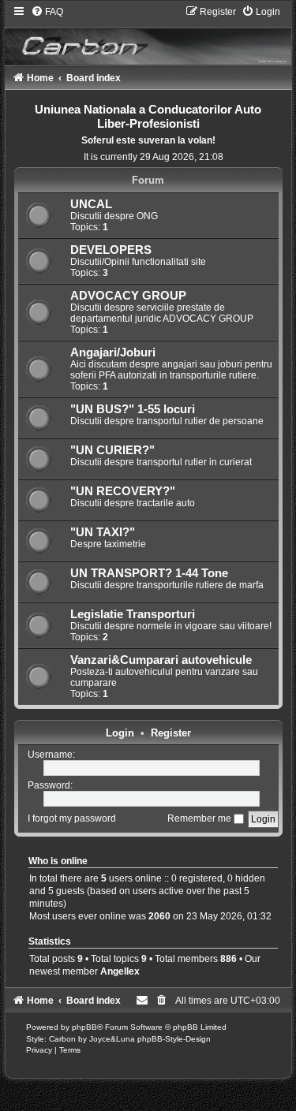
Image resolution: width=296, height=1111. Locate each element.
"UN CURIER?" (112, 450)
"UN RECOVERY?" (122, 491)
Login (120, 733)
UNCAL (91, 204)
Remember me (200, 818)
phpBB (84, 1027)
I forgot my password (72, 818)
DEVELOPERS (111, 250)
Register (171, 733)
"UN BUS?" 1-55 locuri (132, 409)
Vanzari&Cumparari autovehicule (161, 660)
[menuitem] (47, 11)
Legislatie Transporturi (132, 614)
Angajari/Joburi (112, 352)
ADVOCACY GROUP (128, 295)
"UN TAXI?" (102, 532)
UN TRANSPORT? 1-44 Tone (149, 573)
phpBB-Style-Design (174, 1039)
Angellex (120, 971)
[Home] (148, 35)
